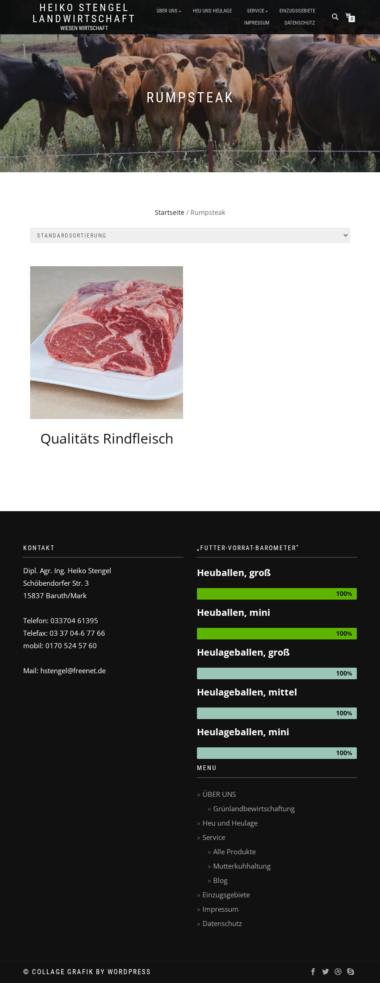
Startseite (169, 212)
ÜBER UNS (167, 11)
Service (255, 11)
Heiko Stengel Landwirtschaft (84, 13)
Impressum (256, 23)
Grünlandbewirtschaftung (254, 808)
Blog (220, 880)
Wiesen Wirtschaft (84, 28)
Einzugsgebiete (297, 11)
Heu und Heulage (212, 11)
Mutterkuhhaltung (242, 865)
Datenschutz (300, 23)
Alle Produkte (234, 851)
